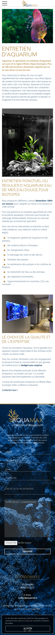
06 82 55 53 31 (27, 588)
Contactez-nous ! (10, 390)
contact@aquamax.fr (27, 598)
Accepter (27, 628)
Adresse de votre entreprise (19, 489)
